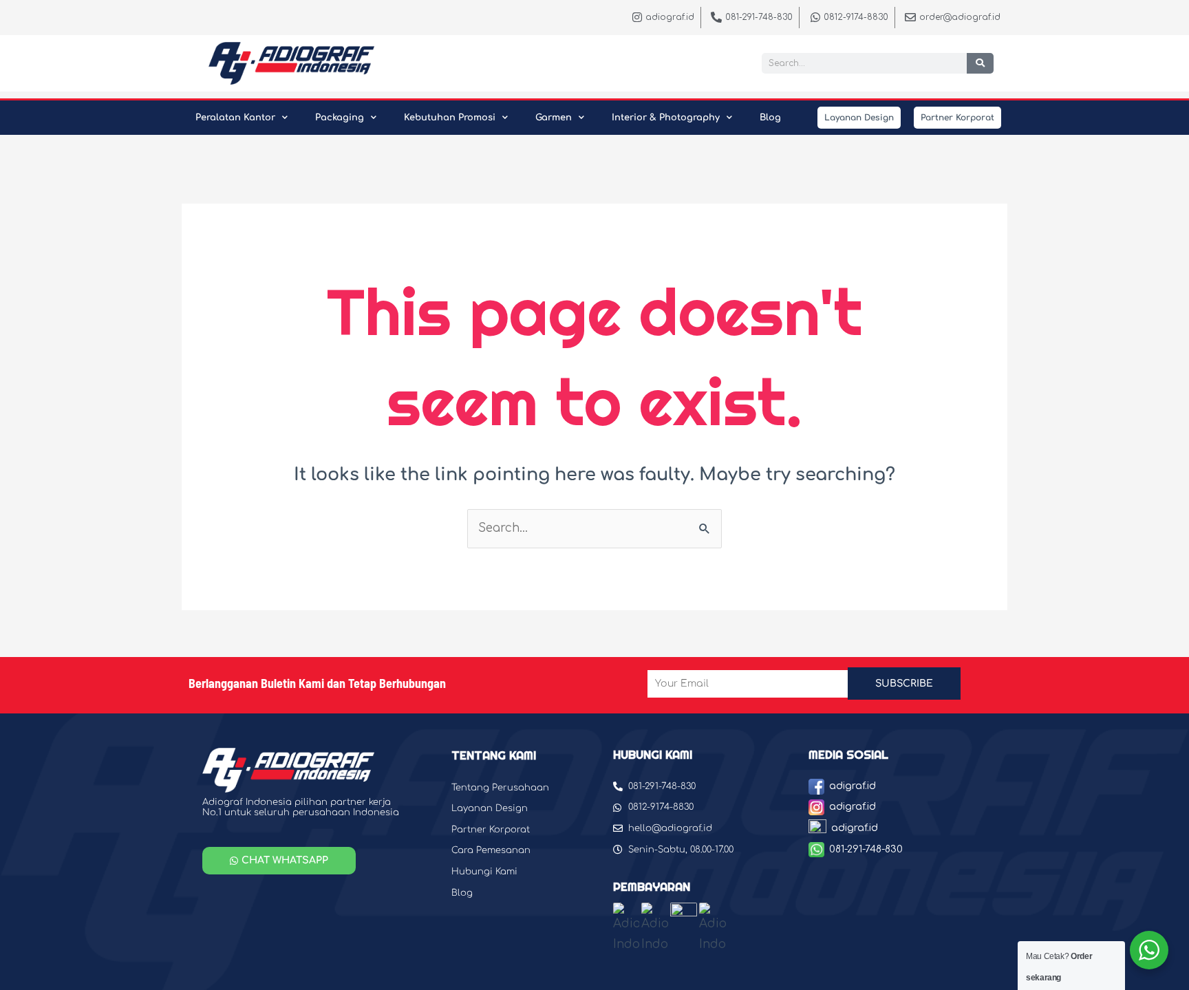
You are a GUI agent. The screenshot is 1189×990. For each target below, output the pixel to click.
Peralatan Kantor (235, 117)
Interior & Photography (666, 117)
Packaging (339, 117)
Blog (770, 117)
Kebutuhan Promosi (449, 117)
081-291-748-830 (866, 849)
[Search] (980, 63)
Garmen (553, 117)
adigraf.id (852, 786)
